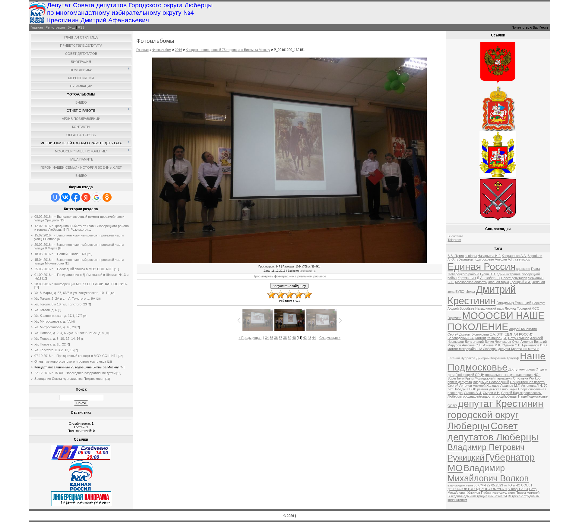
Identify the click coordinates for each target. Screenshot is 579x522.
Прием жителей (527, 492)
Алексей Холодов (486, 385)
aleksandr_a (307, 270)
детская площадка (503, 389)
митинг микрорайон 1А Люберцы (472, 349)
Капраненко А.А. (514, 256)
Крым (469, 378)
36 (276, 337)
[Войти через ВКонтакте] (65, 197)
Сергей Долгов (459, 334)
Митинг (480, 338)
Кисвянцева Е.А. (483, 334)
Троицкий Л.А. (520, 282)
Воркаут (538, 303)
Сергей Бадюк (512, 393)
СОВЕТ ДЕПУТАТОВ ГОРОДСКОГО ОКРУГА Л (490, 487)
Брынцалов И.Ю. (535, 345)
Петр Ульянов (518, 338)
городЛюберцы (506, 396)
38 (285, 337)
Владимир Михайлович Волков (488, 473)
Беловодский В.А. (461, 338)
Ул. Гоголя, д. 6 (45, 310)
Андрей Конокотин (523, 329)
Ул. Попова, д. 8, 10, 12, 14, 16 (57, 338)
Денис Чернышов (498, 341)
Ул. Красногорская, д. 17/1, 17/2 (58, 315)
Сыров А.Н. (491, 393)
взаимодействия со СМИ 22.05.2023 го (477, 485)
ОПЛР (452, 406)
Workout (535, 378)
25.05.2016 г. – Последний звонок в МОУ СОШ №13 (73, 269)
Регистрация (55, 27)
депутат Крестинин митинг (518, 349)
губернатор (464, 259)
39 (289, 337)
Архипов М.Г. (510, 385)
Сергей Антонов (460, 385)
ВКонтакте (455, 236)
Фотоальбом (161, 50)
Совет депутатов (514, 278)
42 (305, 337)
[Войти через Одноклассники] (107, 197)
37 (280, 337)
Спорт (522, 389)
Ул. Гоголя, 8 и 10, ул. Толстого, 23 (60, 304)
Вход (71, 27)
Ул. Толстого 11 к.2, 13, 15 (54, 350)
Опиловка (520, 378)
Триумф (513, 358)
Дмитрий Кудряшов (491, 358)
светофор (522, 259)
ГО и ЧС (514, 485)
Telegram (454, 240)
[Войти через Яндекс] (85, 197)
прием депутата (460, 382)
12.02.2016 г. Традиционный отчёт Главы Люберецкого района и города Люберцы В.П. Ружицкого (81, 227)
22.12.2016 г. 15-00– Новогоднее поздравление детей (74, 373)
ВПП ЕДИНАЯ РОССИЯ (515, 334)
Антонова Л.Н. (532, 385)
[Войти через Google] (96, 197)
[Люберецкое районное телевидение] (81, 459)
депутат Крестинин (500, 403)
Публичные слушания (498, 492)
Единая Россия (481, 266)
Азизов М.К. (492, 345)
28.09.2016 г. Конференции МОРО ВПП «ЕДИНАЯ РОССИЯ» (81, 284)
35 (271, 337)
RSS (81, 27)
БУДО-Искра (465, 291)
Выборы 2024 (518, 489)
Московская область (471, 282)
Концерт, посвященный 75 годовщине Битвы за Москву (76, 367)
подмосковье (484, 259)
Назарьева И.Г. (489, 256)
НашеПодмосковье (533, 396)
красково (523, 268)
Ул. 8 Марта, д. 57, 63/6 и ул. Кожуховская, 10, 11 (71, 293)
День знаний (474, 341)
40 (294, 337)
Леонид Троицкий (518, 308)
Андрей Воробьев (461, 308)
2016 (178, 50)
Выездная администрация (467, 496)
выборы (471, 256)
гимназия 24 (497, 496)
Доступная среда (521, 369)
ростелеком (533, 393)
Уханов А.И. (473, 393)
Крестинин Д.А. (470, 278)
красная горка (498, 282)
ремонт (482, 389)
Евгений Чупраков (461, 358)
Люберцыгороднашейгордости (471, 396)
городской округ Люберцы (483, 420)
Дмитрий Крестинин (482, 295)
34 (267, 337)
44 (314, 337)
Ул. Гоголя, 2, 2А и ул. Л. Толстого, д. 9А (64, 298)
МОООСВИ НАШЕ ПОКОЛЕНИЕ (496, 321)
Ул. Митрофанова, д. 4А (52, 321)
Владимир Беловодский (491, 382)
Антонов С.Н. (472, 345)
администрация (508, 274)
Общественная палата (527, 382)
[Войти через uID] (55, 197)
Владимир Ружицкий (513, 303)
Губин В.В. (488, 274)
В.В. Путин (456, 256)
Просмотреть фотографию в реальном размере (289, 276)
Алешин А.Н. (504, 259)
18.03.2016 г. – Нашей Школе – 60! (60, 254)
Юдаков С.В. (511, 345)
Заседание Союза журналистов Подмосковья (69, 378)
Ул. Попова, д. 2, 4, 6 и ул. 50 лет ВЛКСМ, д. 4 (69, 333)
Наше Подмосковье (497, 362)
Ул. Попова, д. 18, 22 (50, 344)
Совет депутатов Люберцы (493, 431)
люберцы (492, 278)
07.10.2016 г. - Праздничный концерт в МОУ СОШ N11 (75, 356)
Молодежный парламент (493, 378)
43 (309, 337)
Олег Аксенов (522, 341)
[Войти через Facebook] (75, 197)
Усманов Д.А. (497, 338)
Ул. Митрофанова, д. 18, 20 (55, 327)
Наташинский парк (489, 308)
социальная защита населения (509, 375)
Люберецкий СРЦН (469, 375)
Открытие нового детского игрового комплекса (70, 361)
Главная (36, 27)
